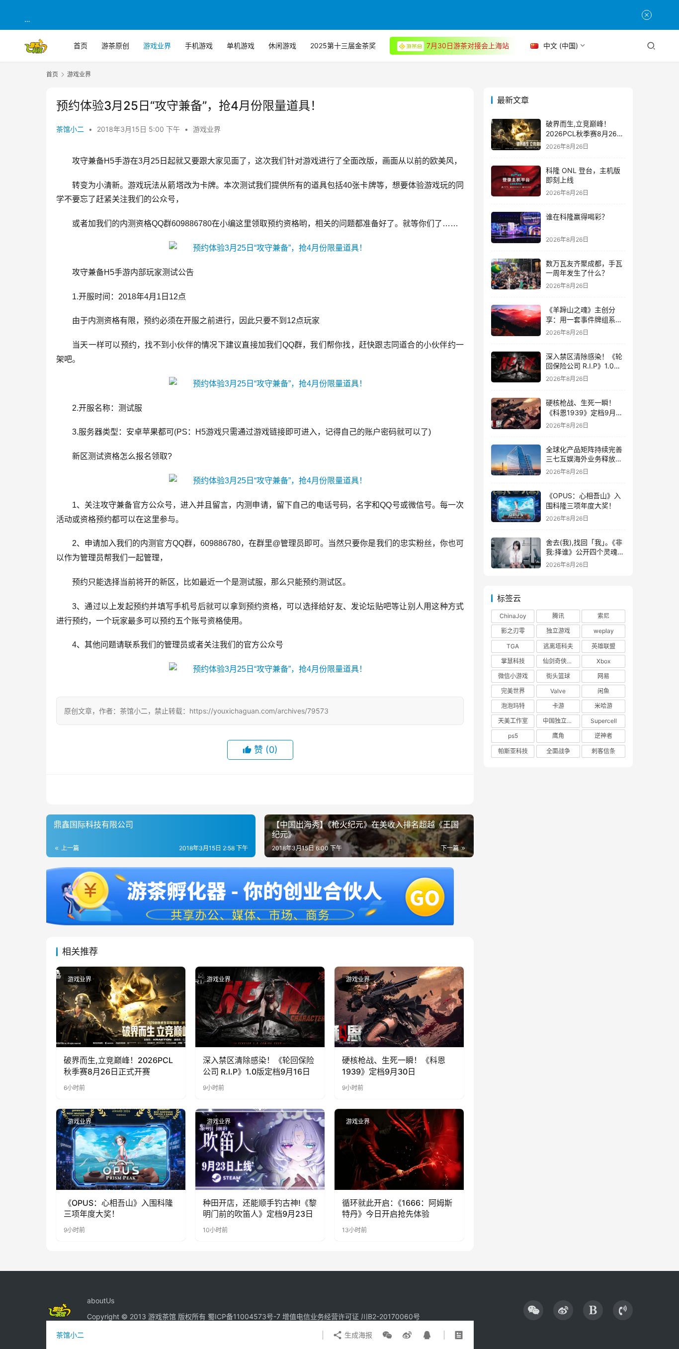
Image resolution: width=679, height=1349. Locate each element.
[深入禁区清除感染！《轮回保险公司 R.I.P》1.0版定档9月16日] (260, 1007)
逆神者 (603, 735)
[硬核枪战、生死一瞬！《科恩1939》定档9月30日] (399, 1007)
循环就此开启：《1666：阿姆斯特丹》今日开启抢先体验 (397, 1208)
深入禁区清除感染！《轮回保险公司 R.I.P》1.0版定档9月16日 (258, 1065)
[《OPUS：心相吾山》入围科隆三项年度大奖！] (120, 1149)
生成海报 (357, 1335)
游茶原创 (115, 45)
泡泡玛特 (513, 706)
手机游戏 (199, 45)
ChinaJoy (513, 616)
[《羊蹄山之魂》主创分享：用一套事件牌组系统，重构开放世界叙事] (516, 320)
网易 (603, 676)
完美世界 (513, 691)
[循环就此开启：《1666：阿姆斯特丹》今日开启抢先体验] (399, 1149)
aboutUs (100, 1300)
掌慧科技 (513, 661)
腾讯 (558, 616)
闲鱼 (603, 691)
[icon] (533, 1310)
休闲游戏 (282, 45)
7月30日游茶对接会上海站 (467, 45)
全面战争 (558, 751)
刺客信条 (603, 751)
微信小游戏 (513, 676)
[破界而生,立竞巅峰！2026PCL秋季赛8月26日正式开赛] (120, 1007)
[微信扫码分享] (387, 1335)
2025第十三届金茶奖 (343, 45)
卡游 (558, 706)
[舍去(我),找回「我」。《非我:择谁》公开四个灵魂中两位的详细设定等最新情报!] (516, 553)
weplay (604, 630)
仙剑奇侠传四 (561, 661)
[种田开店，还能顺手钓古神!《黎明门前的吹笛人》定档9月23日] (260, 1149)
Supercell (604, 720)
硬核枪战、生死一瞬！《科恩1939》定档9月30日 (393, 1065)
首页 (80, 45)
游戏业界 (157, 45)
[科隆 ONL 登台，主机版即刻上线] (516, 181)
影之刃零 (513, 630)
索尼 (603, 616)
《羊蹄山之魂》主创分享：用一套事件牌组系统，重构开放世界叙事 (580, 319)
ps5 (513, 735)
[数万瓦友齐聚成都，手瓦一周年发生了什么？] (516, 274)
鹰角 (558, 735)
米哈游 (603, 706)
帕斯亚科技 (513, 751)
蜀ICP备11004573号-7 (244, 1316)
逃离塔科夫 (558, 646)
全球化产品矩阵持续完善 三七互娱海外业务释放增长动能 (584, 459)
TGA (513, 646)
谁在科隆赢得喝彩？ (577, 216)
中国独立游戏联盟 (561, 720)
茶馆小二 (70, 129)
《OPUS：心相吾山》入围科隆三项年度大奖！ (118, 1208)
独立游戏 (558, 630)
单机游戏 (241, 45)
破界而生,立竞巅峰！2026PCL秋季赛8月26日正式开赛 (118, 1065)
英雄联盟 (603, 646)
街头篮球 (558, 676)
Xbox (603, 661)
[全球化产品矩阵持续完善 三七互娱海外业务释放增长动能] (516, 460)
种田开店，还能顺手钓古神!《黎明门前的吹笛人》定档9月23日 (260, 1208)
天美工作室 (513, 720)
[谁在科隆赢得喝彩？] (516, 227)
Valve (558, 691)
